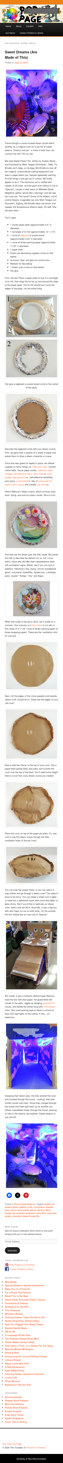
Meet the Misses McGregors (19, 1349)
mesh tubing (17, 484)
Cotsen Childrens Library (22, 1269)
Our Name (10, 32)
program (21, 1213)
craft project (39, 1207)
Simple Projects (13, 1411)
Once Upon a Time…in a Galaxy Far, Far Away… (30, 1345)
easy (7, 1210)
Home (8, 26)
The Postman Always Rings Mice (22, 1338)
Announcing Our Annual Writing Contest (26, 1356)
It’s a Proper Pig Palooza (18, 1292)
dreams (49, 1207)
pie (14, 1213)
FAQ (40, 26)
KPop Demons (12, 1381)
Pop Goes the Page (12, 1443)
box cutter (37, 625)
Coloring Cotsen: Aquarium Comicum (24, 1374)
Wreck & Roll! (12, 1352)
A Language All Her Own (17, 1335)
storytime (17, 1216)
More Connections (14, 1404)
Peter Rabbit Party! (14, 1370)
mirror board (49, 1006)
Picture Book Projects (24, 1204)
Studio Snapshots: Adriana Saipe (22, 1320)
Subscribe (12, 1250)
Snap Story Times (14, 1414)
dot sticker (42, 484)
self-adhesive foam (22, 473)
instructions (23, 1210)
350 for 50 (10, 1331)
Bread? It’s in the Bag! (16, 1296)
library (33, 1210)
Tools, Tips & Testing (16, 1421)
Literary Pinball (13, 1359)
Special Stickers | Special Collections (24, 1285)
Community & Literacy (16, 1303)
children (23, 1207)
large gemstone (19, 477)
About (18, 26)
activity (47, 1204)
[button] (24, 607)
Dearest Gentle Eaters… (17, 1328)
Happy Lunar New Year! (17, 1363)
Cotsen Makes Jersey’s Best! (19, 1342)
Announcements (13, 1397)
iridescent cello (39, 466)
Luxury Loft (11, 1377)
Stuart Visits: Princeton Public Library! (25, 1299)
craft (30, 1207)
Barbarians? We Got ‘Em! (18, 1384)
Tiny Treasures (12, 1310)
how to (14, 1210)
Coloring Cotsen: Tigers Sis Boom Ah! (25, 1317)
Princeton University (48, 1436)
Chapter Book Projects (16, 1400)
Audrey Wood (11, 1207)
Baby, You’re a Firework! (17, 1288)
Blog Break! (11, 1281)
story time (41, 1213)
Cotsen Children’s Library (31, 32)
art (53, 1204)
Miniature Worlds (14, 1313)
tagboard (24, 235)
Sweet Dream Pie (31, 1216)
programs (30, 1213)
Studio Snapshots (14, 1418)
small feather (22, 481)
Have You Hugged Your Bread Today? (24, 1324)
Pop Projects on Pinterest (22, 1264)
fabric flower (39, 473)
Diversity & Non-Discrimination (31, 1458)
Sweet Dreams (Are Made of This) (21, 54)
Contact (29, 26)
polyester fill (48, 1003)
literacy (41, 1210)
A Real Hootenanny (15, 1367)
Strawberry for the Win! (17, 1306)
